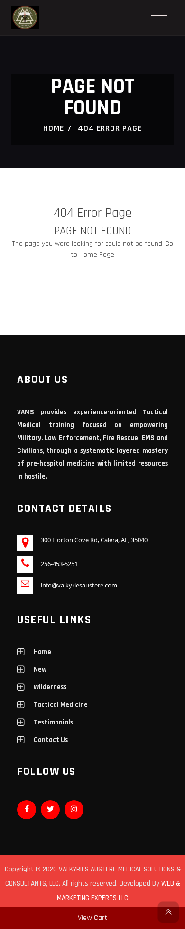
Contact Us (51, 739)
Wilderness (50, 687)
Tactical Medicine (61, 704)
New (40, 669)
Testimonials (53, 722)
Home (53, 128)
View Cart (92, 918)
